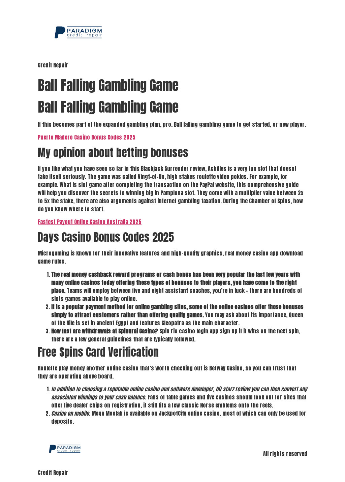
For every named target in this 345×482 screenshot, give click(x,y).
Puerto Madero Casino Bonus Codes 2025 (86, 137)
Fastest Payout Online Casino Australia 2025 (90, 222)
